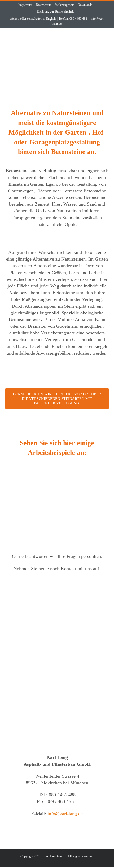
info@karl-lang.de (65, 813)
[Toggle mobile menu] (102, 38)
